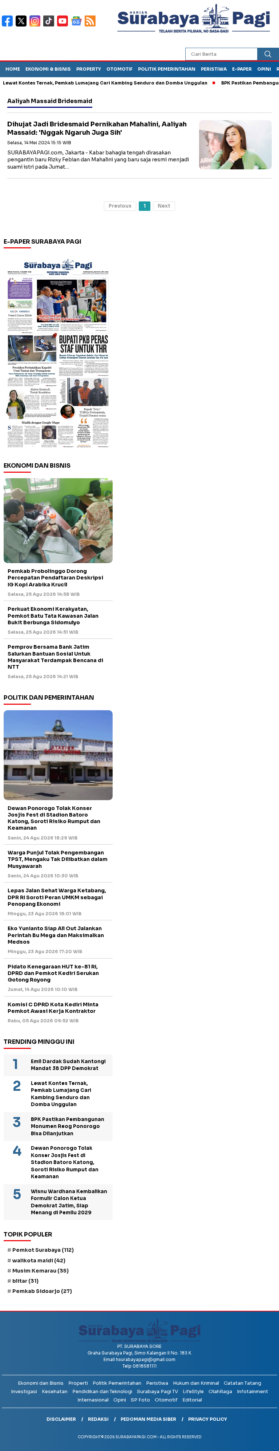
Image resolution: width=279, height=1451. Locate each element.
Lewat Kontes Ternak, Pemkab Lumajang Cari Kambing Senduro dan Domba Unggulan (61, 1094)
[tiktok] (50, 26)
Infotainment (252, 1391)
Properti (78, 1383)
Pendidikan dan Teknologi (102, 1391)
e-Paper (242, 69)
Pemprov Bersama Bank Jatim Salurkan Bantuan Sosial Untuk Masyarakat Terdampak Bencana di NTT (55, 657)
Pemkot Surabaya (43, 1250)
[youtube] (64, 26)
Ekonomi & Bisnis (48, 69)
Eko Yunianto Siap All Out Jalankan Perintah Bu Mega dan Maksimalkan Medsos (56, 935)
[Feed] (91, 26)
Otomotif (119, 69)
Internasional (93, 1400)
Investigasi (24, 1391)
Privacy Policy (207, 1419)
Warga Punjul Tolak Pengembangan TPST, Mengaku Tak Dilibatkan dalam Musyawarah (58, 859)
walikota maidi (38, 1260)
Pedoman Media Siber (148, 1419)
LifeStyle (193, 1391)
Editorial (192, 1400)
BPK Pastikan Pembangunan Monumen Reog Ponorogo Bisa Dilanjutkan (67, 1126)
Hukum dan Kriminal (196, 1383)
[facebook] (9, 26)
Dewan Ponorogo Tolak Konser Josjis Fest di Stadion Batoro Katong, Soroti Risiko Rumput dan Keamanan (54, 818)
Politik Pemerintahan (166, 69)
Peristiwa (214, 69)
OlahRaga (220, 1391)
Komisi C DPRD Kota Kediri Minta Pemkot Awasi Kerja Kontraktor (53, 1007)
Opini (264, 69)
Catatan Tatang (242, 1383)
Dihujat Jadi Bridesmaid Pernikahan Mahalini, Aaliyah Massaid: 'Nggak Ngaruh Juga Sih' (97, 128)
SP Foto (140, 1400)
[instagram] (36, 26)
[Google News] (78, 26)
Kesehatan (55, 1391)
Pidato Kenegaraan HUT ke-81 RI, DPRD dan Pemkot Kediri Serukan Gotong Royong (53, 973)
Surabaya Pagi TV (157, 1391)
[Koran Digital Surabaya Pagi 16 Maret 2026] (58, 352)
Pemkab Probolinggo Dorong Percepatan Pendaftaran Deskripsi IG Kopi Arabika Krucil (55, 577)
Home (12, 69)
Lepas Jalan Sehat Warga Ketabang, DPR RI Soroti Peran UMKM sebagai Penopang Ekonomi (57, 897)
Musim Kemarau (40, 1270)
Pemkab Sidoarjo (42, 1291)
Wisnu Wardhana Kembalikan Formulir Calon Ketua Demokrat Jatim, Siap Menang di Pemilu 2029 (69, 1202)
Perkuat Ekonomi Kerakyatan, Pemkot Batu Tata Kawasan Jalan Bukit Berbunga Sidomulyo (53, 615)
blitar (25, 1281)
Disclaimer (61, 1419)
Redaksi (98, 1419)
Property (88, 69)
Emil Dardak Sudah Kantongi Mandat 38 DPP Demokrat (68, 1065)
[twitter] (22, 26)
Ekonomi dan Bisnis (41, 1383)
